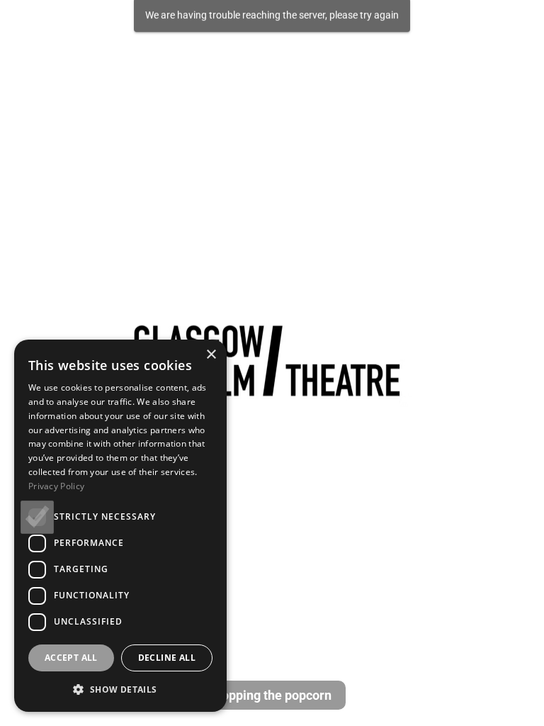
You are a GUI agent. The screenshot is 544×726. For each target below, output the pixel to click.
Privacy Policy (56, 486)
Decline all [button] (167, 658)
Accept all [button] (71, 658)
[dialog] (120, 526)
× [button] (210, 355)
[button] (120, 689)
